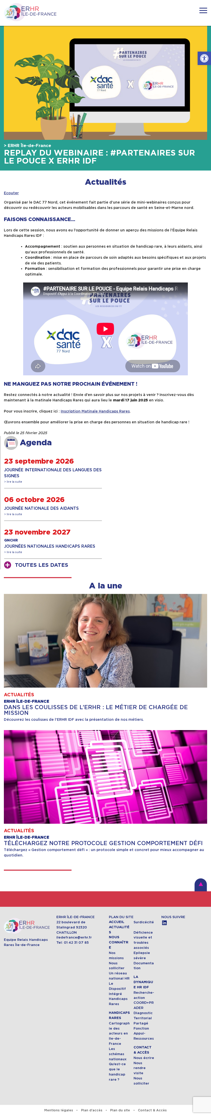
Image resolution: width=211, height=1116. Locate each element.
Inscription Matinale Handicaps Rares (95, 411)
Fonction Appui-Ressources (144, 1033)
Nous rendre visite (140, 1068)
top (200, 884)
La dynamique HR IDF (143, 982)
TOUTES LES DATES (41, 565)
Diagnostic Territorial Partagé (143, 1018)
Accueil (116, 922)
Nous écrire (144, 1058)
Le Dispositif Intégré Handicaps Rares (118, 994)
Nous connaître (118, 942)
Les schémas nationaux (118, 1054)
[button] (204, 58)
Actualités (105, 182)
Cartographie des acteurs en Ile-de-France (119, 1033)
